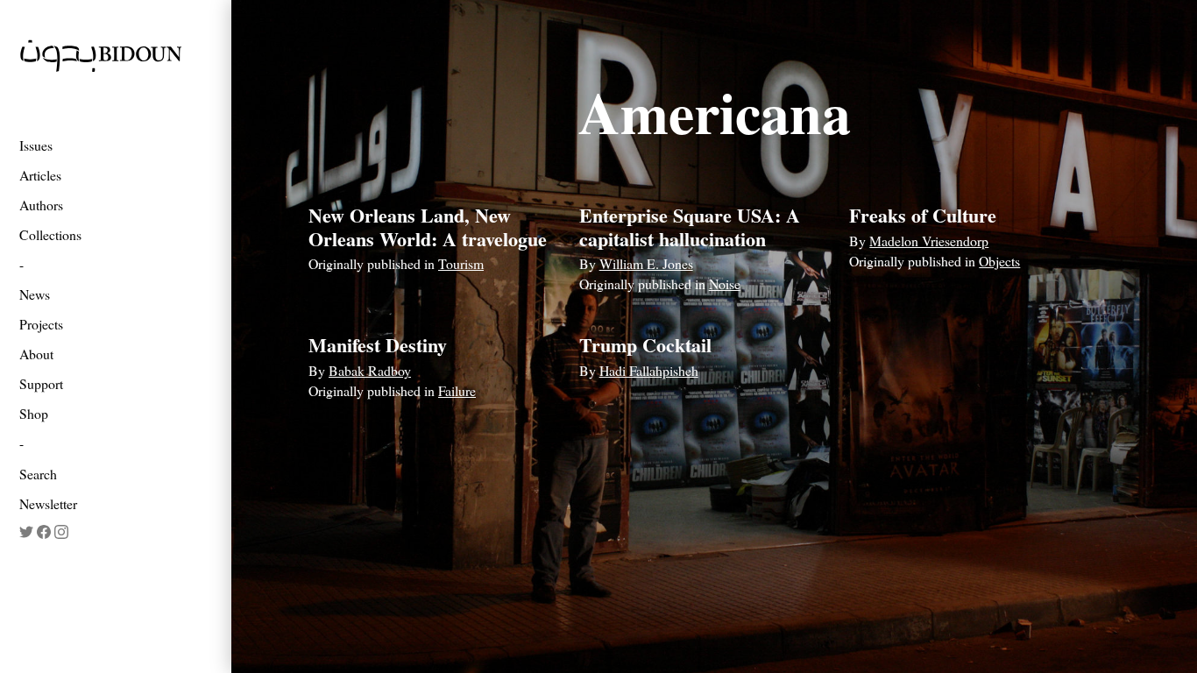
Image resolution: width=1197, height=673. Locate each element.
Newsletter (48, 503)
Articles (40, 175)
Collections (50, 234)
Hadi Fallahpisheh (648, 370)
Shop (33, 413)
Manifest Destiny (377, 344)
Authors (41, 204)
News (34, 294)
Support (41, 383)
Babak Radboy (370, 370)
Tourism (461, 263)
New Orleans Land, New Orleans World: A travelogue (427, 226)
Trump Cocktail (645, 344)
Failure (457, 390)
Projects (41, 324)
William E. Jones (646, 263)
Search (38, 473)
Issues (36, 145)
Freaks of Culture (922, 215)
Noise (724, 283)
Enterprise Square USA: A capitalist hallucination (689, 226)
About (36, 353)
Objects (999, 260)
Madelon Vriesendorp (928, 240)
